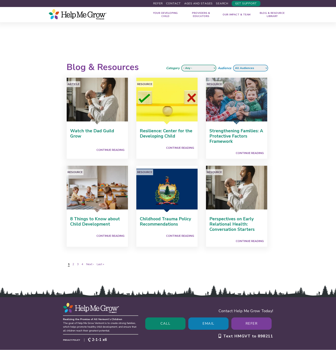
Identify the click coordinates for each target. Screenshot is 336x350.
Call (165, 323)
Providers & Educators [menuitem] (201, 14)
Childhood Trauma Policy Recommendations (165, 221)
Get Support (246, 3)
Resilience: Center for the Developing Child (166, 133)
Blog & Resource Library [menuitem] (272, 14)
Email (208, 323)
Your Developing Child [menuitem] (165, 14)
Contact (173, 3)
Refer (158, 3)
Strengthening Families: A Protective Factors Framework (236, 136)
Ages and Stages (198, 3)
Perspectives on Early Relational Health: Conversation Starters (232, 224)
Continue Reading (110, 150)
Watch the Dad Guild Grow (92, 133)
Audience (224, 68)
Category (173, 68)
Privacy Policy (71, 340)
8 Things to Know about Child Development (95, 221)
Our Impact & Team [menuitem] (237, 14)
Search (222, 3)
